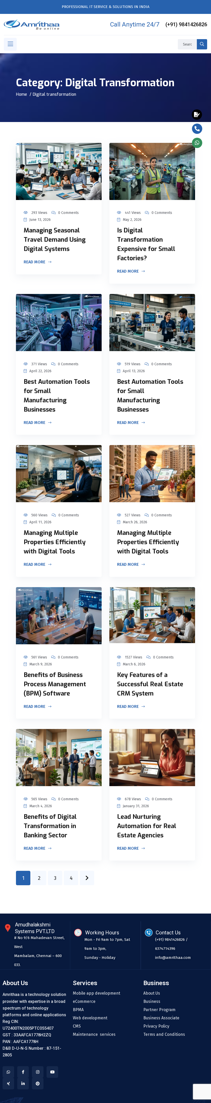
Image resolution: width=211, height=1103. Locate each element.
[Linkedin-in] (23, 1083)
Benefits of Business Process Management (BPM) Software (55, 684)
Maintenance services (94, 1034)
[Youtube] (52, 1072)
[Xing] (8, 1083)
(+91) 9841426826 (186, 24)
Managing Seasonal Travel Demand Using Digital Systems (55, 239)
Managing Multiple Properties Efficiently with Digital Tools (55, 542)
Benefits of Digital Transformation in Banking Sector (50, 826)
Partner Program (159, 1010)
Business (151, 1002)
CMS (77, 1026)
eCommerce (84, 1002)
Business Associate (161, 1018)
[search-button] (202, 44)
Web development (90, 1018)
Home (21, 94)
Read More (35, 262)
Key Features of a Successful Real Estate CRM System (150, 684)
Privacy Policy (156, 1026)
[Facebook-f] (23, 1072)
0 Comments (68, 213)
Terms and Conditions (164, 1034)
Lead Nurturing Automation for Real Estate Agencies (146, 826)
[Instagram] (37, 1072)
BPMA (78, 1010)
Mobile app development (96, 993)
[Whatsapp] (8, 1072)
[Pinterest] (37, 1083)
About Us (151, 993)
